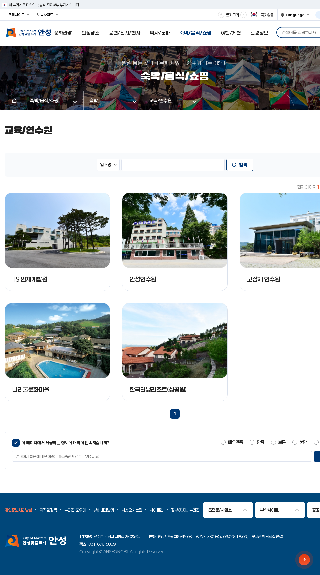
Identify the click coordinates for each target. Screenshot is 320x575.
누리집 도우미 (75, 510)
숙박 (94, 100)
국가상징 (267, 15)
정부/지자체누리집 (185, 510)
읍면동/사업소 (220, 509)
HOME (14, 100)
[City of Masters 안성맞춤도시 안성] (39, 32)
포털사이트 (18, 16)
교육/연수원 (160, 100)
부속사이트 (46, 16)
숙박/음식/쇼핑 (44, 100)
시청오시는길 (132, 510)
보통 (282, 442)
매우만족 (235, 442)
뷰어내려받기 (104, 510)
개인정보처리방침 (18, 510)
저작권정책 (48, 510)
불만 (303, 442)
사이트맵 (157, 510)
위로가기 (304, 559)
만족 (260, 442)
